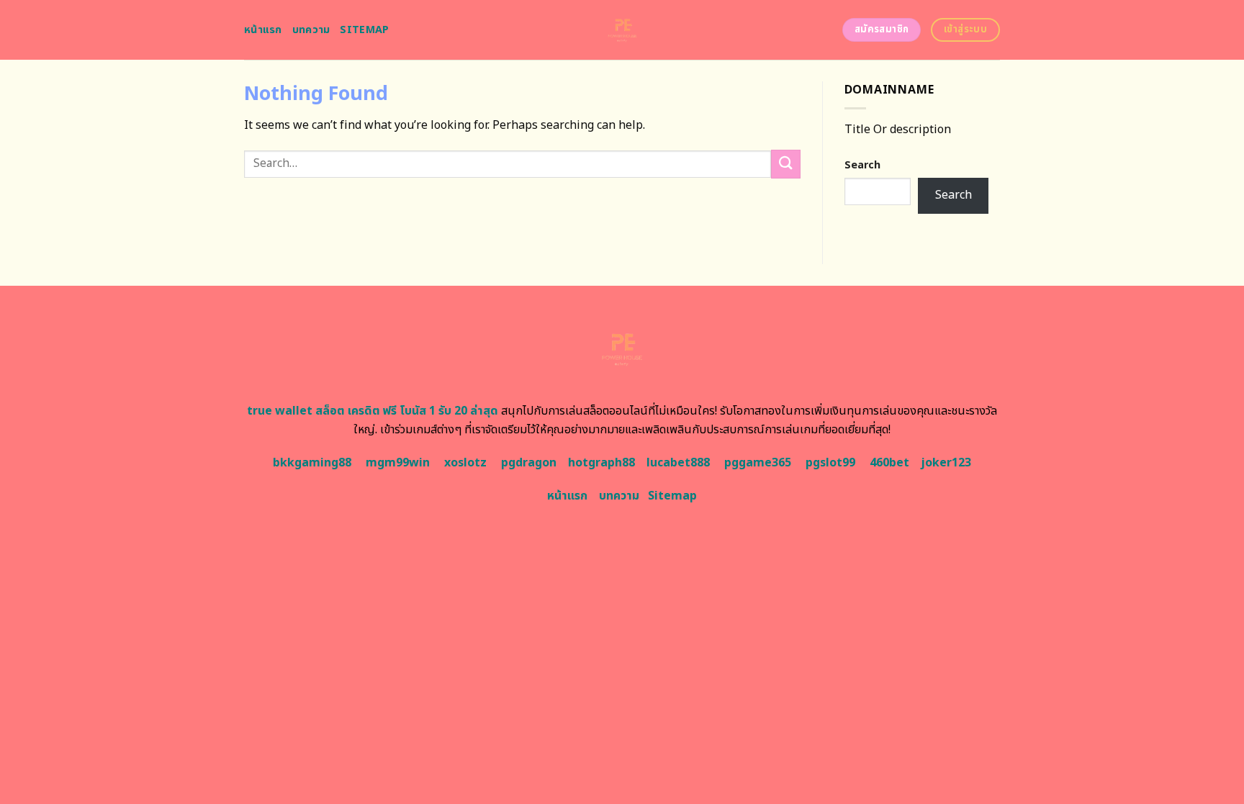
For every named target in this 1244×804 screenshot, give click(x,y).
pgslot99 (830, 462)
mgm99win (398, 462)
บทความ (311, 29)
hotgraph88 (601, 462)
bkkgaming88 (312, 462)
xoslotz (465, 462)
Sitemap (364, 29)
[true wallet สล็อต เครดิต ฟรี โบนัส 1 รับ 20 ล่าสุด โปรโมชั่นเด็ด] (622, 30)
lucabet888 (678, 462)
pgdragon (528, 462)
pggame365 (757, 462)
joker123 (946, 462)
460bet (889, 462)
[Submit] (785, 164)
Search (862, 165)
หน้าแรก (263, 29)
